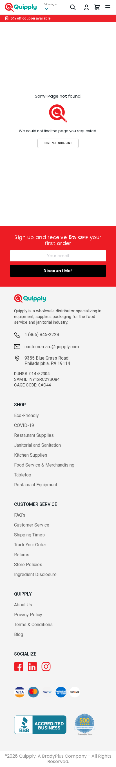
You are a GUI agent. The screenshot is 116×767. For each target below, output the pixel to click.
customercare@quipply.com (51, 346)
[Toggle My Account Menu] (86, 7)
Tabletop (22, 475)
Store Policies (28, 564)
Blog (18, 634)
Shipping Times (29, 535)
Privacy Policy (28, 614)
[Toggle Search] (73, 7)
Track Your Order (30, 544)
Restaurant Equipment (35, 484)
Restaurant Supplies (34, 435)
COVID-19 (24, 425)
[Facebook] (18, 666)
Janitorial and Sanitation (37, 445)
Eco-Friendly (26, 415)
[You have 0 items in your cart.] (97, 7)
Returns (21, 554)
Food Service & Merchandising (44, 465)
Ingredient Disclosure (35, 574)
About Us (23, 604)
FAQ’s (19, 515)
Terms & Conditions (33, 624)
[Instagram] (46, 666)
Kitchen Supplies (30, 455)
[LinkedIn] (32, 666)
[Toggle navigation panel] (107, 7)
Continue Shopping (58, 143)
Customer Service (31, 525)
